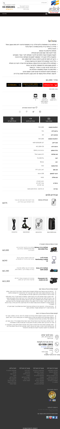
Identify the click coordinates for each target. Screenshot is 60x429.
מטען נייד (55, 382)
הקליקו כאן (44, 346)
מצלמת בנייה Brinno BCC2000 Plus (41, 248)
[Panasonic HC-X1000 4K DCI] (54, 281)
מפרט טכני (49, 121)
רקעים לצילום (26, 377)
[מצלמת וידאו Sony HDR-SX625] (54, 270)
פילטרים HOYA (53, 377)
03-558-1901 (46, 344)
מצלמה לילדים (39, 380)
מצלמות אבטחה (39, 384)
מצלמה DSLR (53, 372)
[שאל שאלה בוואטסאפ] (20, 112)
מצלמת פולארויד (11, 370)
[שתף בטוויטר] (33, 112)
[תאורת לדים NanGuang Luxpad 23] (54, 260)
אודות (14, 372)
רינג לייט (27, 370)
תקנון (14, 375)
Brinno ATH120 (43, 200)
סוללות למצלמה (53, 370)
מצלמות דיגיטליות (38, 370)
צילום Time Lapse (52, 379)
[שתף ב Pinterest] (26, 112)
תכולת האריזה (12, 121)
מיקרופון (27, 372)
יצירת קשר (13, 374)
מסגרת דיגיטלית (53, 380)
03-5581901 (8, 7)
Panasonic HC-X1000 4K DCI (43, 279)
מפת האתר (13, 384)
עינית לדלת (26, 374)
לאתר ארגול (26, 380)
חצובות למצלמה (39, 372)
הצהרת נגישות (12, 382)
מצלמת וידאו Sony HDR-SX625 (42, 268)
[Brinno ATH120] (54, 202)
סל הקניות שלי (12, 380)
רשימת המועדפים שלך (23, 7)
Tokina (56, 374)
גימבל (28, 375)
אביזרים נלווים (30, 121)
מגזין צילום (26, 9)
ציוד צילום (27, 379)
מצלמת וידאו (40, 379)
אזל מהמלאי (48, 85)
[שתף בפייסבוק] (40, 112)
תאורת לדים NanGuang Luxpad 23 (41, 259)
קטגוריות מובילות (52, 368)
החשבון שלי (12, 379)
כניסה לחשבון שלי (24, 6)
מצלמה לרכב (40, 382)
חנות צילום (40, 374)
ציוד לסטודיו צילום (52, 375)
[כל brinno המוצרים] (52, 41)
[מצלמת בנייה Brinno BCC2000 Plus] (54, 250)
